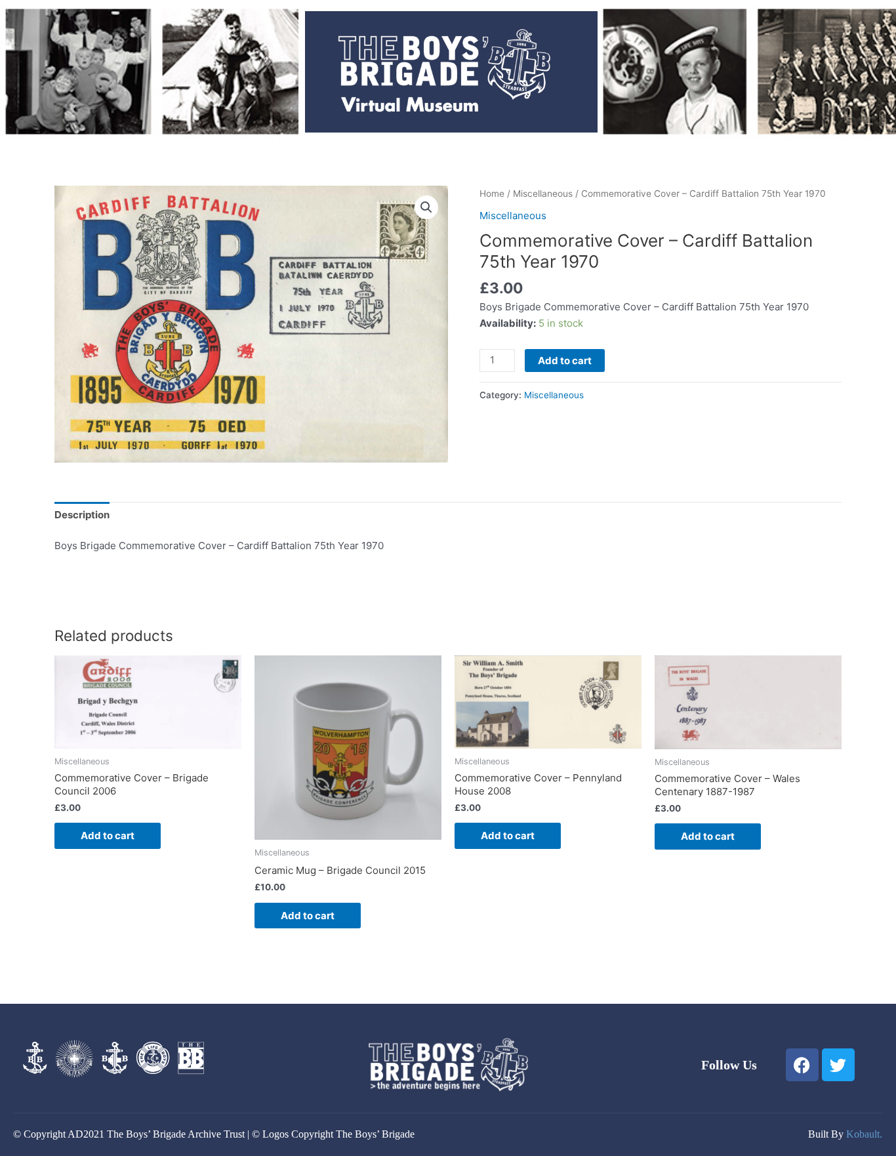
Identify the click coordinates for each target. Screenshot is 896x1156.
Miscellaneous (543, 193)
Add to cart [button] (107, 835)
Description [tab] (82, 514)
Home (491, 193)
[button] (426, 207)
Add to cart (565, 360)
